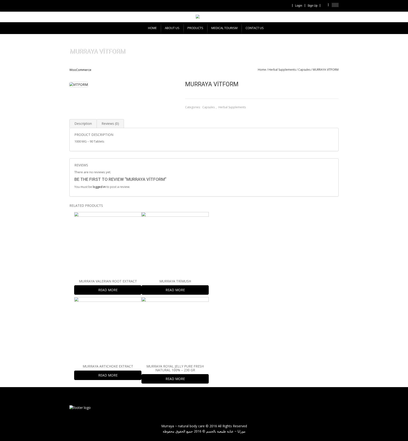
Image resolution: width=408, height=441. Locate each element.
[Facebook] (268, 6)
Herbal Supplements (282, 70)
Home (262, 70)
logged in (99, 187)
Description (83, 123)
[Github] (287, 6)
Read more (108, 290)
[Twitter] (274, 6)
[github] (331, 408)
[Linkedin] (280, 6)
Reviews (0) (110, 123)
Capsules (304, 70)
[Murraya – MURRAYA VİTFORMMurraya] (80, 407)
